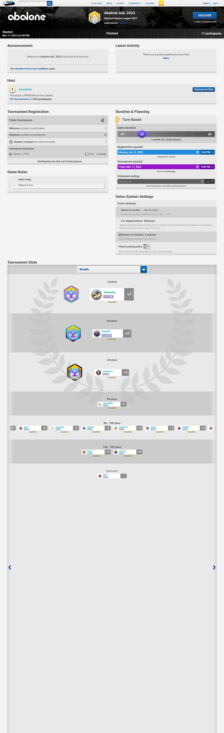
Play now (96, 3)
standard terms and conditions (31, 68)
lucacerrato (25, 89)
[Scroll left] (9, 567)
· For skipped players (131, 220)
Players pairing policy (130, 246)
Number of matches (133, 234)
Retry (166, 58)
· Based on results (130, 210)
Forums (149, 3)
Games (120, 3)
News (109, 3)
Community (134, 3)
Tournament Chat (203, 89)
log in (215, 3)
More (214, 46)
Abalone (123, 23)
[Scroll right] (214, 567)
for (30, 99)
